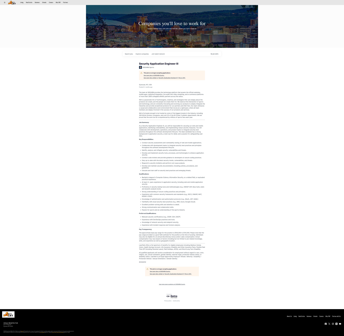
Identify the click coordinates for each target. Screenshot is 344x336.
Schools (44, 2)
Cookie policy (176, 300)
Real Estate (29, 2)
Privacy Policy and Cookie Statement (58, 332)
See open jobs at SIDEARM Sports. (154, 75)
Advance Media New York (10, 323)
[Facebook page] (326, 324)
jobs (129, 54)
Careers (51, 2)
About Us (289, 316)
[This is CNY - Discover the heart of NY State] (12, 2)
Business (37, 2)
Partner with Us (336, 316)
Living (21, 2)
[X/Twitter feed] (329, 323)
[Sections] (4, 2)
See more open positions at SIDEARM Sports (172, 284)
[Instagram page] (333, 324)
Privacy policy (167, 300)
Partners (65, 2)
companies (142, 54)
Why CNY (58, 2)
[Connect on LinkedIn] (336, 324)
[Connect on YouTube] (340, 324)
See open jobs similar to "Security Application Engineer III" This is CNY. (164, 78)
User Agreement (42, 332)
